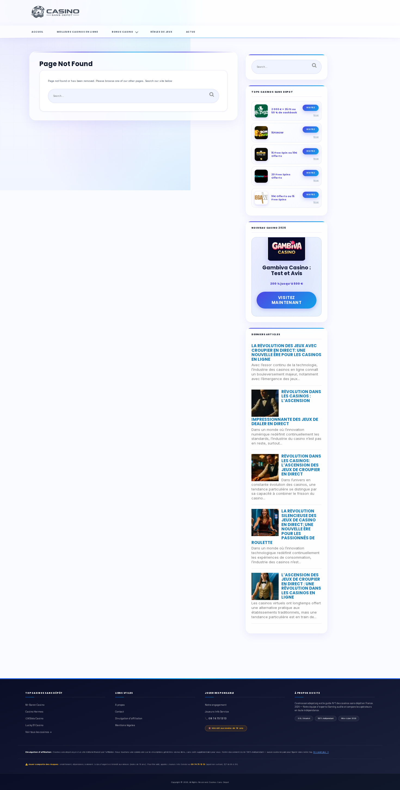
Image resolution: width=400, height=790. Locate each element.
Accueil (37, 31)
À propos (120, 705)
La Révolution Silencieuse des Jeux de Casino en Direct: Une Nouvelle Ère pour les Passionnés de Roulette (283, 526)
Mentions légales (125, 725)
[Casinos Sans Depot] (55, 17)
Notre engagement (215, 705)
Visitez (310, 107)
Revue (316, 115)
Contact (119, 711)
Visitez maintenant (287, 300)
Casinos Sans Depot (219, 782)
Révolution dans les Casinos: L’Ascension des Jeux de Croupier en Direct (301, 465)
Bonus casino (122, 31)
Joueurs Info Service (217, 711)
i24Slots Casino (34, 718)
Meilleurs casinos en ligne (77, 31)
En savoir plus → (321, 752)
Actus (191, 31)
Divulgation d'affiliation (128, 718)
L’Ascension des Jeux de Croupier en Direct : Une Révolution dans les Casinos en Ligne (301, 586)
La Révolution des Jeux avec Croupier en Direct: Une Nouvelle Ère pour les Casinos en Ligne (286, 352)
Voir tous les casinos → (38, 732)
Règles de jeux (161, 31)
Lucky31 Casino (34, 725)
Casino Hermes (34, 711)
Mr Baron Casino (34, 705)
